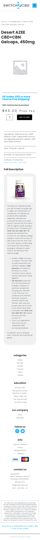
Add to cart (24, 117)
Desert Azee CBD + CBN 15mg (15, 162)
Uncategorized (14, 21)
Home (3, 21)
